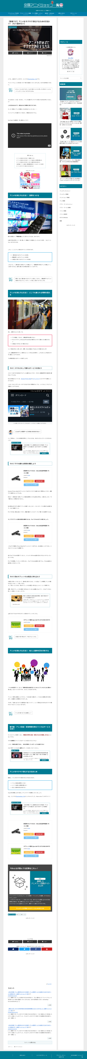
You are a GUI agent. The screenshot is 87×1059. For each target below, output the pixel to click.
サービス (24, 914)
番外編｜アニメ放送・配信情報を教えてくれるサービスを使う (30, 164)
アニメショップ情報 (64, 197)
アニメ (19, 914)
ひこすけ (70, 58)
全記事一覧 (61, 1057)
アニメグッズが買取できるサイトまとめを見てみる (30, 908)
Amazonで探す (28, 481)
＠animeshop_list (32, 79)
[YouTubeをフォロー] (47, 949)
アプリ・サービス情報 (65, 207)
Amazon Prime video (26, 379)
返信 (50, 1005)
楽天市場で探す (39, 481)
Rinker (29, 475)
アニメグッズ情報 (64, 194)
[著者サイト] (13, 949)
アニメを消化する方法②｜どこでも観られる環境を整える (29, 160)
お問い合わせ (22, 1055)
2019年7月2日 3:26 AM (12, 995)
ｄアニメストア (36, 379)
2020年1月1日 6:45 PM (12, 1029)
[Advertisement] (30, 66)
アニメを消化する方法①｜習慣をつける (25, 158)
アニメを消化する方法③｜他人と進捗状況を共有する (28, 162)
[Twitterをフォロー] (24, 949)
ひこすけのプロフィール (42, 1055)
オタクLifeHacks (12, 914)
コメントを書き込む (30, 1042)
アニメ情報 (62, 201)
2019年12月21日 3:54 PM (13, 1012)
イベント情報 (63, 211)
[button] (81, 78)
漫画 (61, 221)
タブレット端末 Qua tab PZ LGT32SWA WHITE (37, 620)
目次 (28, 155)
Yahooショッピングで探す (31, 484)
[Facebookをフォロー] (35, 949)
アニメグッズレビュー (65, 191)
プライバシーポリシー (61, 1055)
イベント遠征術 (63, 214)
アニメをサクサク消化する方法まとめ (25, 166)
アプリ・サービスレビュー (66, 204)
